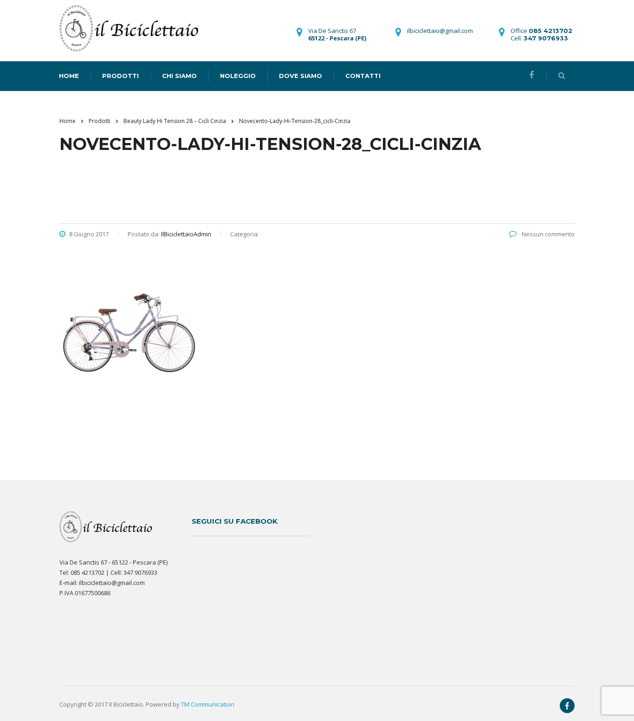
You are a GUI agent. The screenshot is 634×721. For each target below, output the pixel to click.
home (69, 75)
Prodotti (120, 75)
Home (67, 121)
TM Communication (207, 704)
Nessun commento (547, 234)
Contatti (363, 75)
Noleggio (238, 75)
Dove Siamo (300, 75)
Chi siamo (179, 75)
